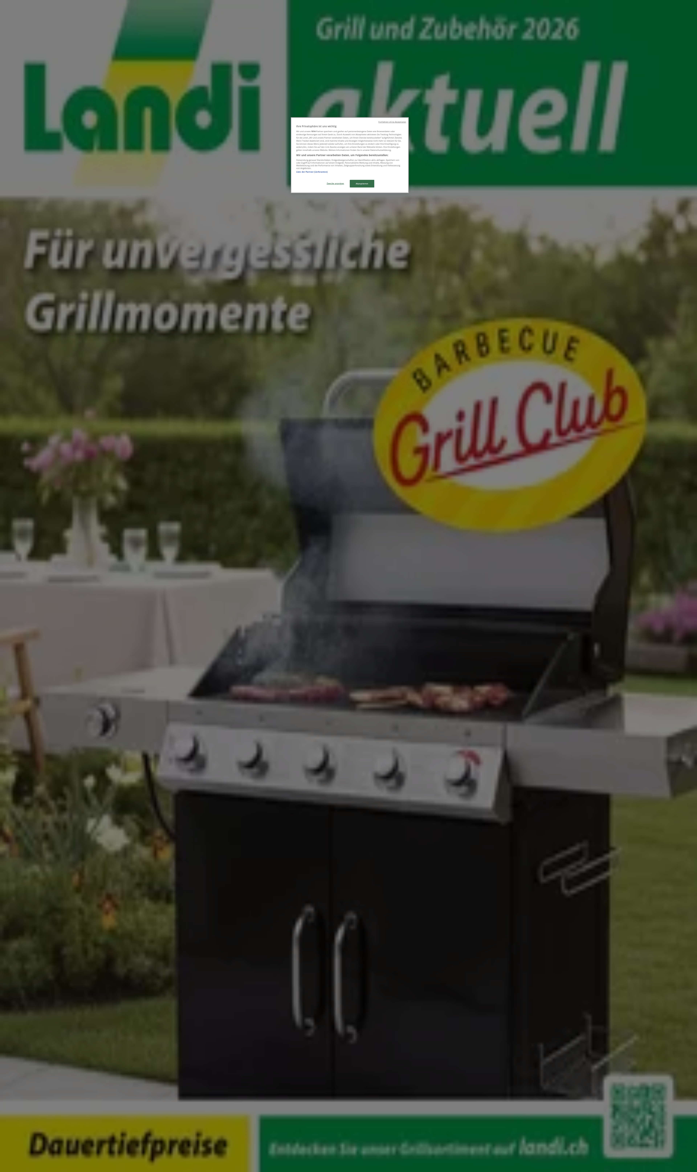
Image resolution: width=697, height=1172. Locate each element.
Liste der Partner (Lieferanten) (312, 171)
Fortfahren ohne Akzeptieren (392, 122)
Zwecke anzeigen (335, 183)
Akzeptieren (362, 183)
